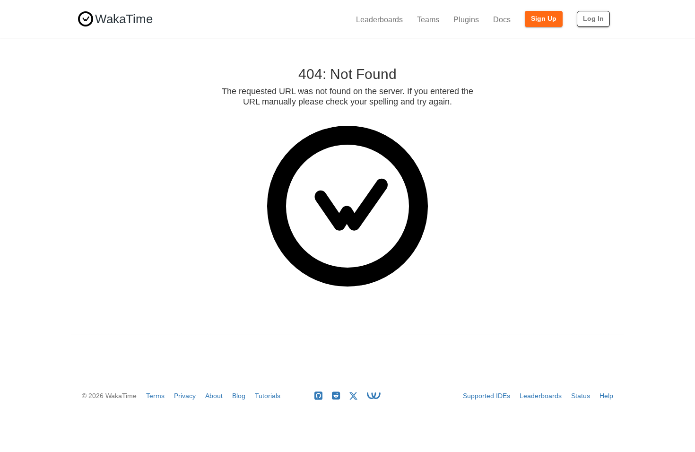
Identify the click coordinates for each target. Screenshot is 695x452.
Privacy (185, 396)
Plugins (466, 20)
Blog (238, 396)
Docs (502, 20)
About (214, 396)
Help (606, 396)
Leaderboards (379, 20)
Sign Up (543, 18)
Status (580, 396)
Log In (593, 18)
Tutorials (267, 396)
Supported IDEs (486, 396)
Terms (155, 396)
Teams (428, 20)
